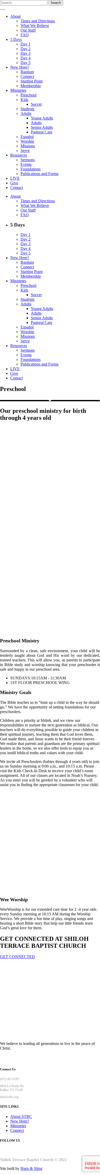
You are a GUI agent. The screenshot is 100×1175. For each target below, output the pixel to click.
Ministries (18, 1126)
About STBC (21, 1116)
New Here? (19, 1121)
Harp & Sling (31, 1168)
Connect (17, 1130)
